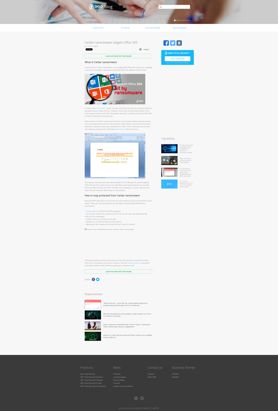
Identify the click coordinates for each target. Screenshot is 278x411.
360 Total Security (87, 374)
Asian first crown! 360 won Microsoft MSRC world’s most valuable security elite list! (127, 336)
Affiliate (175, 374)
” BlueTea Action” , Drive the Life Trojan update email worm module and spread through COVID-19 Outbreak (125, 304)
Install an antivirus (134, 263)
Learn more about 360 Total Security (118, 56)
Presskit (116, 383)
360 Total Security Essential (91, 377)
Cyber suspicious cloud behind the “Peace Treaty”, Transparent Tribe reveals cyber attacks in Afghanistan (126, 325)
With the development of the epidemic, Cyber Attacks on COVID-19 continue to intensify (127, 315)
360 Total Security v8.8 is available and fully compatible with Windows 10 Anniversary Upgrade (186, 148)
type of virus (120, 129)
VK (179, 43)
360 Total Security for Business (93, 386)
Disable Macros (91, 211)
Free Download (178, 59)
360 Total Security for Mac (91, 383)
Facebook (166, 43)
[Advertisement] (177, 102)
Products (125, 27)
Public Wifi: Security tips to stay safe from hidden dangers (185, 160)
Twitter (172, 43)
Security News (179, 27)
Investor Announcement (123, 386)
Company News (152, 27)
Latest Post (98, 27)
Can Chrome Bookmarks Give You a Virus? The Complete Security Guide (186, 184)
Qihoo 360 (152, 377)
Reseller (175, 377)
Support (151, 374)
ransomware (100, 108)
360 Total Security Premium (91, 380)
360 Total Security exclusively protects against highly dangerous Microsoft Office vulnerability (185, 172)
